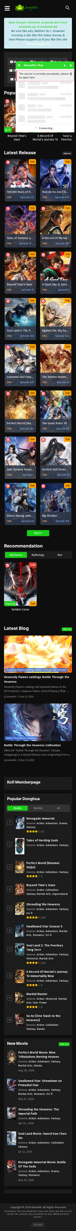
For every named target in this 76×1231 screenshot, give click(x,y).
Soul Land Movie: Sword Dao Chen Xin (42, 1136)
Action (40, 823)
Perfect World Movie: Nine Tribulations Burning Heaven (38, 1055)
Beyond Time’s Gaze (40, 885)
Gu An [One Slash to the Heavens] (43, 1018)
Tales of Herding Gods (42, 840)
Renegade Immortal (40, 818)
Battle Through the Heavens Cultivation (32, 745)
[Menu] (19, 65)
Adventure (52, 823)
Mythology (38, 554)
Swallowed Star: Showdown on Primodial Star (40, 1083)
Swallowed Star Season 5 (44, 926)
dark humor (16, 554)
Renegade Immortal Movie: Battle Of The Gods (42, 1164)
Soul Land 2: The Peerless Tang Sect (44, 947)
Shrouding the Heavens (43, 904)
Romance (38, 935)
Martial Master (36, 994)
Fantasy (30, 827)
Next (37, 533)
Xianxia (41, 1028)
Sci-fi (29, 913)
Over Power (40, 1002)
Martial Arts (44, 893)
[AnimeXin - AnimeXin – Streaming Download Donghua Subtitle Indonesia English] (26, 9)
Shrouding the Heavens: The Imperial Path (38, 1111)
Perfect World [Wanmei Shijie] (42, 865)
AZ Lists (38, 1224)
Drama (63, 823)
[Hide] (70, 65)
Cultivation (52, 889)
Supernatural (60, 893)
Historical (32, 958)
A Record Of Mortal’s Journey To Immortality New (47, 974)
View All (67, 153)
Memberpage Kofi (38, 44)
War (60, 554)
